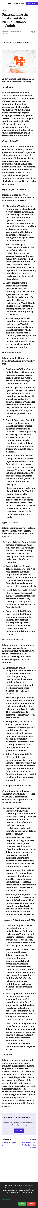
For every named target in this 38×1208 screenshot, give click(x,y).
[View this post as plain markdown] (31, 32)
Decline (31, 1204)
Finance (5, 10)
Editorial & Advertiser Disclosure (17, 43)
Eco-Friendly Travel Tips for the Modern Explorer (29, 1145)
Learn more (6, 1199)
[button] (3, 3)
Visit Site (19, 1130)
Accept (22, 1204)
